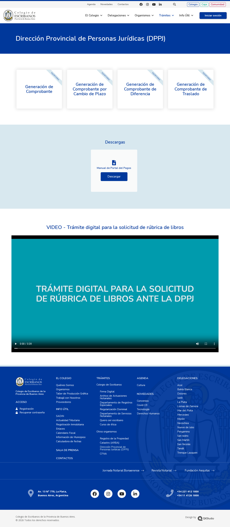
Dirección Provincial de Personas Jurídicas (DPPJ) (114, 448)
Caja (204, 4)
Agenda (91, 4)
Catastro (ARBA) (109, 442)
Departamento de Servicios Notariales (116, 415)
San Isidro (182, 436)
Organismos (142, 15)
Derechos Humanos (148, 413)
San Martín (183, 440)
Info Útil (184, 15)
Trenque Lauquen (187, 452)
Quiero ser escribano (111, 420)
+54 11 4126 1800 (188, 495)
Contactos (123, 4)
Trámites (164, 15)
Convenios (143, 401)
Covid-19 (142, 405)
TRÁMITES (103, 378)
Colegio (193, 4)
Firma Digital (107, 391)
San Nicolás (183, 444)
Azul (179, 385)
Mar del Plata (185, 410)
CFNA (103, 453)
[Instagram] (147, 4)
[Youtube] (153, 4)
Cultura (141, 385)
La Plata (182, 402)
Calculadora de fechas (68, 441)
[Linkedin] (160, 4)
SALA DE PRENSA (67, 450)
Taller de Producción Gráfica (72, 393)
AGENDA (142, 378)
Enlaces (60, 428)
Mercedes (183, 414)
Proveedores (63, 402)
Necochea (183, 423)
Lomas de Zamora (187, 406)
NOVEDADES (145, 394)
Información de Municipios (71, 437)
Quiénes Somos (65, 385)
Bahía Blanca (184, 389)
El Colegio (92, 15)
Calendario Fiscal (65, 433)
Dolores (182, 393)
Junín (180, 398)
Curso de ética (108, 424)
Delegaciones (117, 15)
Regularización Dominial (113, 409)
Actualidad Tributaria (68, 420)
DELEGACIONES (187, 378)
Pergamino (183, 431)
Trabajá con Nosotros (68, 398)
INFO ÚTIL (62, 409)
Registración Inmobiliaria (70, 424)
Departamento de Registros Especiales (116, 404)
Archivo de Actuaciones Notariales (113, 397)
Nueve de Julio (185, 427)
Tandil (180, 448)
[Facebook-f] (141, 4)
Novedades (107, 4)
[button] (174, 4)
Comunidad (217, 4)
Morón (181, 419)
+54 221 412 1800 (188, 491)
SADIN (60, 416)
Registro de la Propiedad (114, 438)
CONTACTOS (64, 458)
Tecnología (143, 409)
